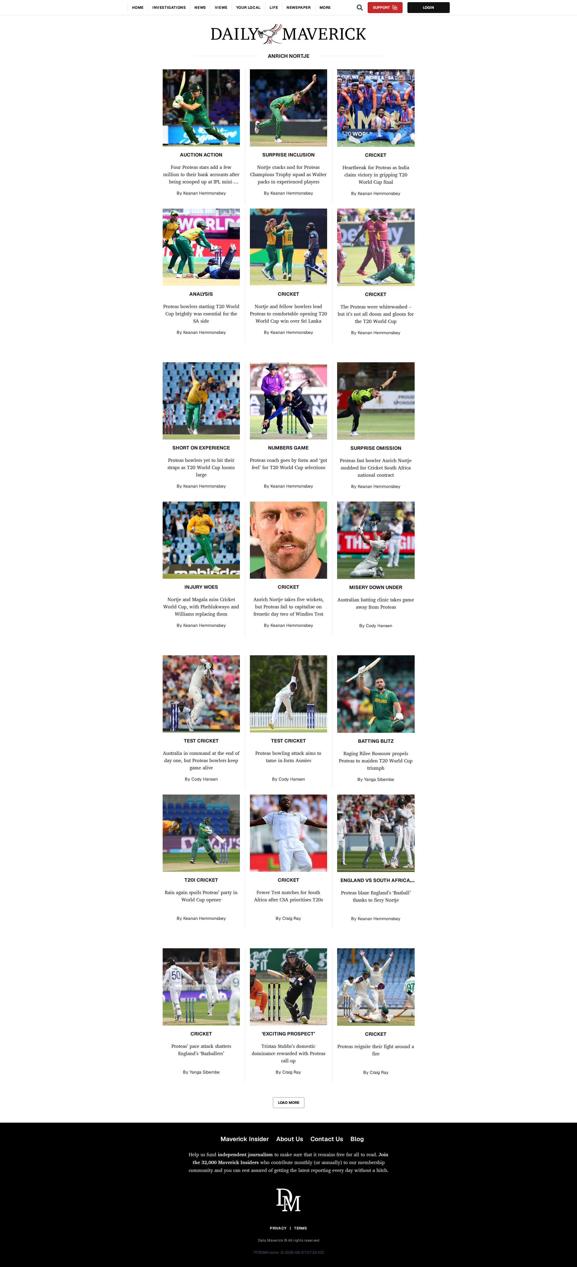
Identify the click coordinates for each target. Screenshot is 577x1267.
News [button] (200, 7)
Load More (288, 1102)
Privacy (278, 1228)
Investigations (169, 7)
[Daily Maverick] (288, 34)
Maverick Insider (245, 1139)
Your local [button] (248, 7)
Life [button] (274, 7)
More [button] (325, 7)
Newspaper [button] (298, 7)
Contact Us (326, 1139)
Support (381, 7)
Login (428, 7)
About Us (289, 1139)
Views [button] (221, 7)
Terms (300, 1228)
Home (138, 7)
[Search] (360, 8)
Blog (357, 1139)
